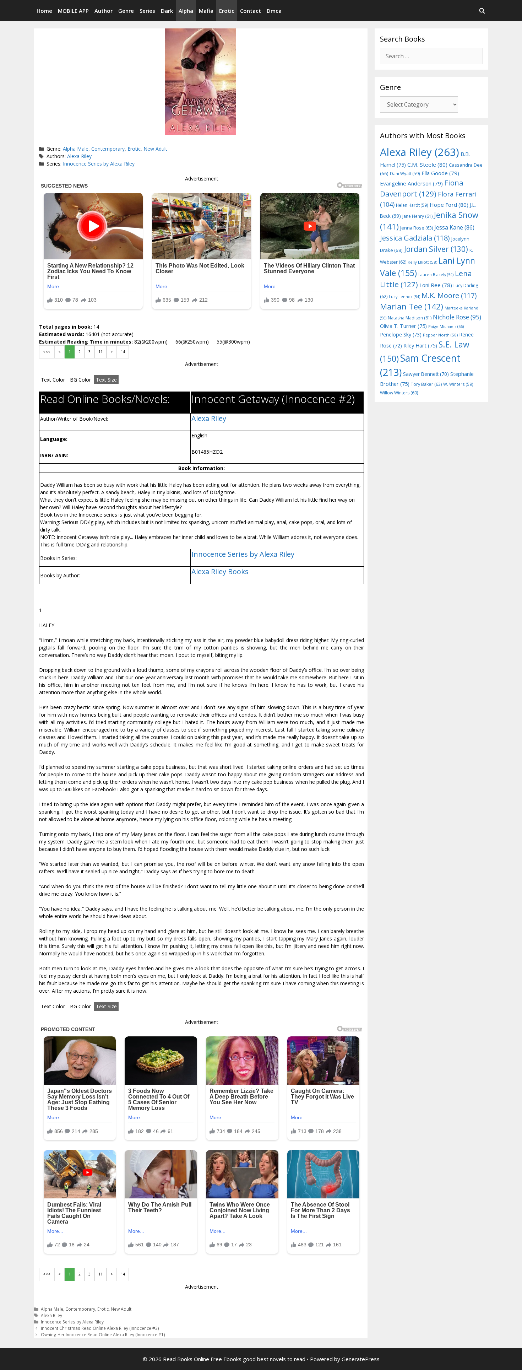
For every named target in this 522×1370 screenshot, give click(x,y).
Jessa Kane (454, 227)
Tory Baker (426, 384)
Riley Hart (420, 345)
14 (123, 351)
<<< (46, 351)
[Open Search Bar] (482, 10)
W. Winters (458, 384)
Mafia (206, 10)
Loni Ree (435, 284)
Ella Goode (440, 173)
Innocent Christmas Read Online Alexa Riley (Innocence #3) (100, 1328)
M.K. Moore (449, 295)
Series (147, 10)
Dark (167, 10)
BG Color (80, 379)
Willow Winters (399, 393)
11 (100, 351)
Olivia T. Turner (403, 326)
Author (103, 10)
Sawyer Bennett (426, 374)
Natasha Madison (409, 318)
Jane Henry (417, 216)
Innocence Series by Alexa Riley (99, 163)
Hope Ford (449, 204)
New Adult (155, 148)
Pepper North (440, 335)
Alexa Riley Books (220, 571)
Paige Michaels (446, 326)
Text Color (53, 379)
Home (44, 10)
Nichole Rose (457, 317)
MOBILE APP (73, 10)
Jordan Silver (436, 249)
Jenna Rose (416, 228)
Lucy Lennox (404, 296)
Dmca (274, 10)
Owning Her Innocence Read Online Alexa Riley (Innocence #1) (103, 1334)
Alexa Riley (79, 156)
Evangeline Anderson (411, 183)
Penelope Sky (401, 334)
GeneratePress (361, 1359)
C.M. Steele (427, 164)
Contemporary (108, 148)
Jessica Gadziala (415, 238)
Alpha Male (75, 148)
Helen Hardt (412, 205)
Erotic (226, 10)
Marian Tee (411, 306)
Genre (126, 10)
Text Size (106, 379)
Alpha (186, 10)
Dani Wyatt (405, 173)
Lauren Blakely (435, 274)
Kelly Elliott (422, 262)
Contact (250, 10)
